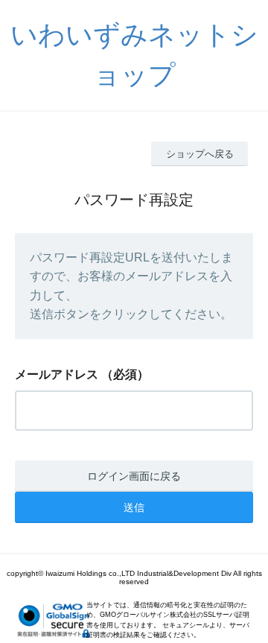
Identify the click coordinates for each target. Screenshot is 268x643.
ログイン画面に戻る (134, 476)
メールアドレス (56, 374)
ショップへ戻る (200, 153)
